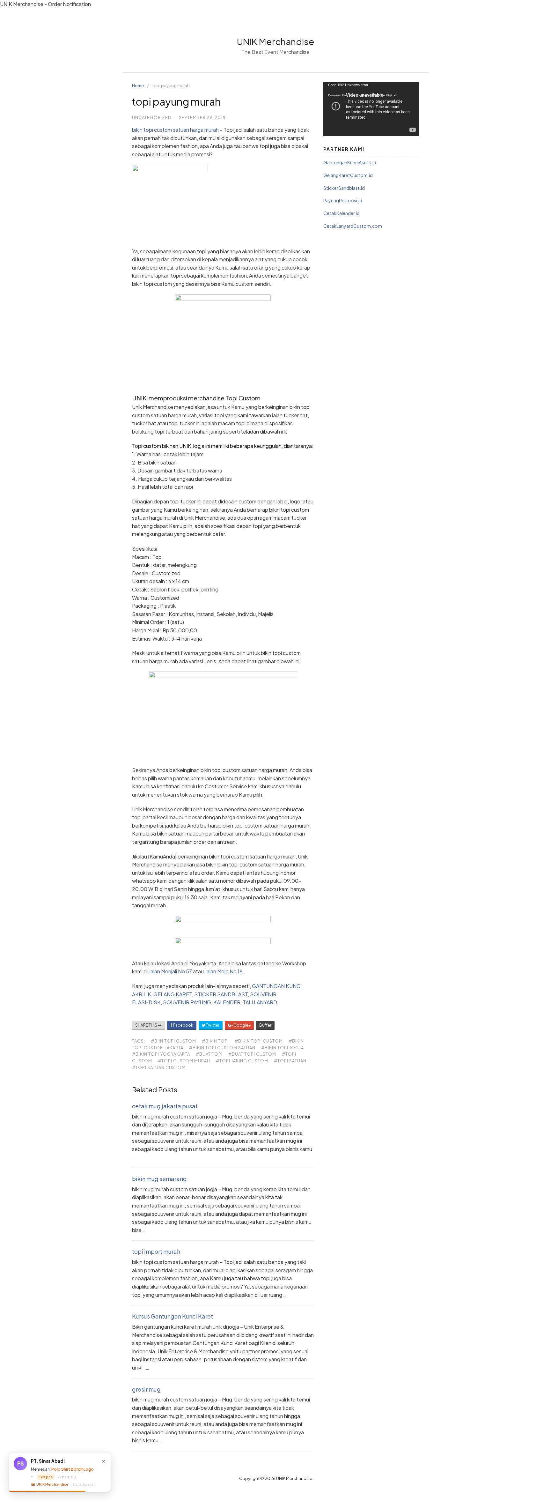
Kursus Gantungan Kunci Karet (172, 1316)
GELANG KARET (172, 994)
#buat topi (209, 1054)
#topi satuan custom (159, 1067)
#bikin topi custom (259, 1041)
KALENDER (226, 1002)
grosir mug (146, 1389)
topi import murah (156, 1251)
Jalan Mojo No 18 (224, 971)
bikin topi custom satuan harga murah (175, 129)
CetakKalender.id (341, 213)
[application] (371, 109)
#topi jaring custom (242, 1060)
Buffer (265, 1025)
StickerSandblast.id (344, 188)
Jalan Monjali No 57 (170, 971)
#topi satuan (290, 1060)
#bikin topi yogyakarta (161, 1054)
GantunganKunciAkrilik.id (349, 162)
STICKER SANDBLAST (221, 994)
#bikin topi (215, 1041)
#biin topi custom (173, 1041)
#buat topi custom (252, 1054)
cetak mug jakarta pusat (165, 1106)
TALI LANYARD (260, 1002)
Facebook (183, 1025)
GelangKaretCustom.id (348, 175)
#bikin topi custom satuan (222, 1047)
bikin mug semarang (159, 1178)
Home (138, 85)
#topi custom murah (184, 1060)
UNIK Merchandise (275, 41)
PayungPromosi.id (342, 200)
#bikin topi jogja (282, 1047)
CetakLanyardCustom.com (352, 226)
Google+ (242, 1025)
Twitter (212, 1025)
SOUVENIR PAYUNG (187, 1002)
